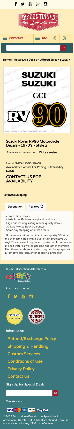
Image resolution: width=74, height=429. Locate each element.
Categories (16, 38)
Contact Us (18, 376)
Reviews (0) (36, 206)
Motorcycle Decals (25, 59)
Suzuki (64, 59)
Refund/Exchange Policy (32, 338)
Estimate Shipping (15, 194)
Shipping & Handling (28, 346)
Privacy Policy (21, 368)
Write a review (48, 152)
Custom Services (24, 353)
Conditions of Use (25, 361)
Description (15, 206)
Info (44, 38)
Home (7, 59)
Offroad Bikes (48, 59)
